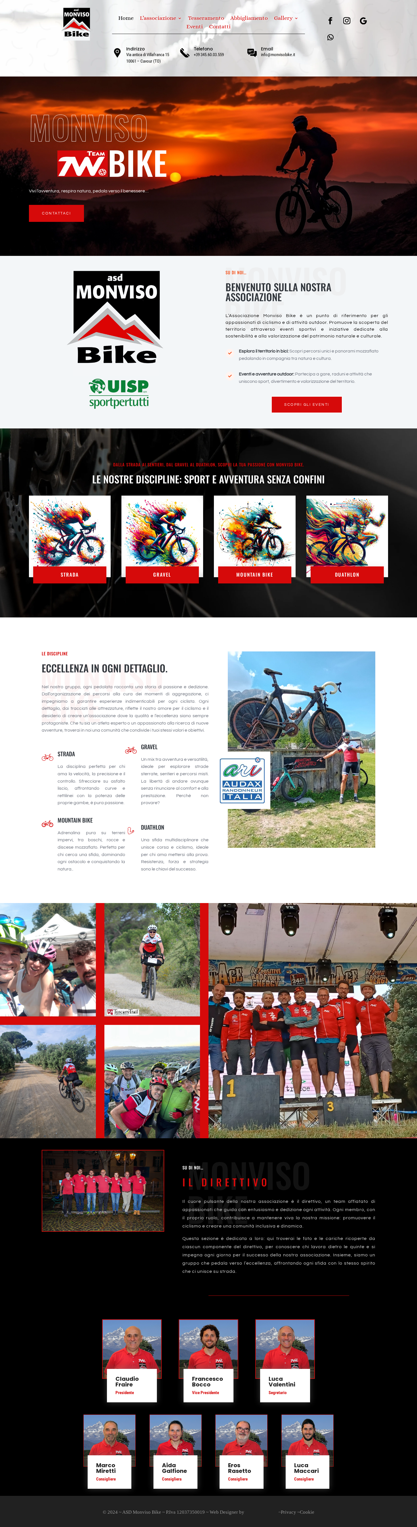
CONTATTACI (56, 213)
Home (126, 18)
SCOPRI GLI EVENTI (306, 405)
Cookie (307, 1512)
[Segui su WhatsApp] (330, 37)
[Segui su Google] (363, 21)
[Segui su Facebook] (330, 21)
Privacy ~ (290, 1512)
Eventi (194, 27)
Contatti (220, 27)
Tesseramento (206, 18)
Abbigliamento (249, 18)
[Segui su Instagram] (347, 21)
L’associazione (158, 18)
